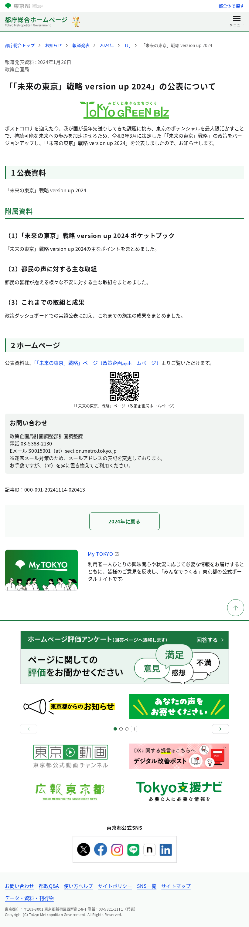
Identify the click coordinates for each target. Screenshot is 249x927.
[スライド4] (126, 729)
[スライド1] (115, 729)
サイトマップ (175, 885)
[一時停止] (134, 729)
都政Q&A (49, 885)
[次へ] (220, 729)
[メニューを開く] (236, 22)
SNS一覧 (146, 885)
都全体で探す (231, 6)
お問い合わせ (19, 885)
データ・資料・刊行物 (29, 898)
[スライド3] (121, 729)
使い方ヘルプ (78, 885)
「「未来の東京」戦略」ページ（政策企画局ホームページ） (97, 362)
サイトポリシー (115, 885)
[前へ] (28, 729)
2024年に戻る (124, 521)
